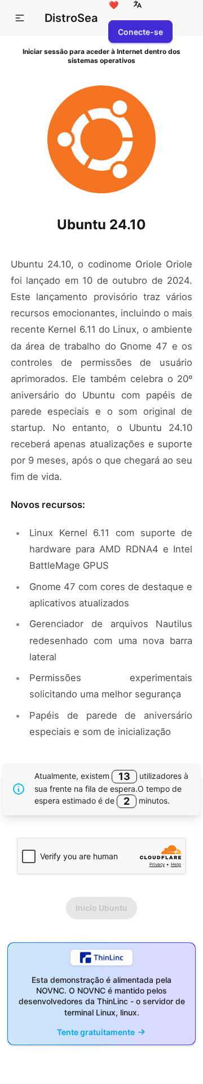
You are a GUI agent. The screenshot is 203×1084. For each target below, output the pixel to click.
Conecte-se (140, 32)
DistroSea (71, 18)
